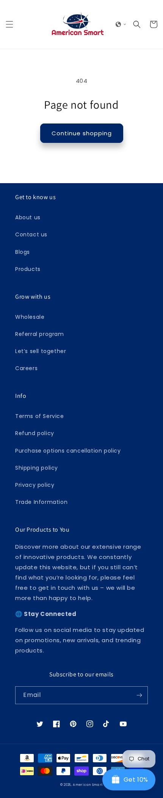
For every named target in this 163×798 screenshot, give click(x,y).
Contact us (31, 234)
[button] (9, 24)
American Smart (88, 784)
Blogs (22, 252)
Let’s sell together (40, 351)
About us (28, 217)
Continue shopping (82, 133)
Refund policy (34, 433)
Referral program (39, 334)
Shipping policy (36, 468)
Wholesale (29, 317)
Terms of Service (39, 416)
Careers (26, 368)
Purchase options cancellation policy (68, 450)
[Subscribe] (139, 695)
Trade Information (41, 502)
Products (28, 269)
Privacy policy (34, 485)
